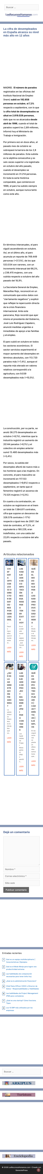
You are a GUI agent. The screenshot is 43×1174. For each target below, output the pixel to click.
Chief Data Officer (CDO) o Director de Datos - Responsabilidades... (9, 596)
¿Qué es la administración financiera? (21, 981)
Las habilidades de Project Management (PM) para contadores (22, 994)
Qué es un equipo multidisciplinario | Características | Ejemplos (33, 700)
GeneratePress (22, 1170)
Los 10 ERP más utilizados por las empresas (19, 1009)
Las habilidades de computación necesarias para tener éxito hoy (21, 596)
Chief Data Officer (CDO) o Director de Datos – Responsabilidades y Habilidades (22, 987)
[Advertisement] (21, 63)
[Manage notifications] (38, 1170)
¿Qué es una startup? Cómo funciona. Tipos (21, 1001)
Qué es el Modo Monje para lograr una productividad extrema (33, 596)
